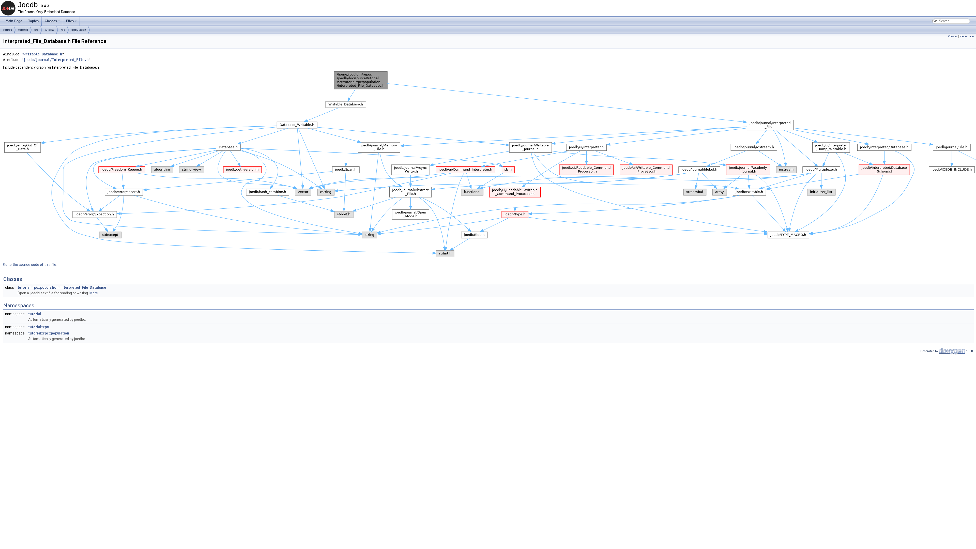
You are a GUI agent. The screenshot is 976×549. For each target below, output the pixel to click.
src (36, 29)
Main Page (14, 21)
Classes (51, 21)
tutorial (23, 29)
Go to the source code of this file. (30, 265)
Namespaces (967, 36)
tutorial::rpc (38, 327)
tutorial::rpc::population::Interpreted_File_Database (62, 287)
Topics (33, 21)
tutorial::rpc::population (48, 333)
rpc (63, 29)
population (78, 29)
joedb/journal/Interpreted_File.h (55, 60)
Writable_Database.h (42, 54)
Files (70, 21)
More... (94, 293)
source (7, 29)
